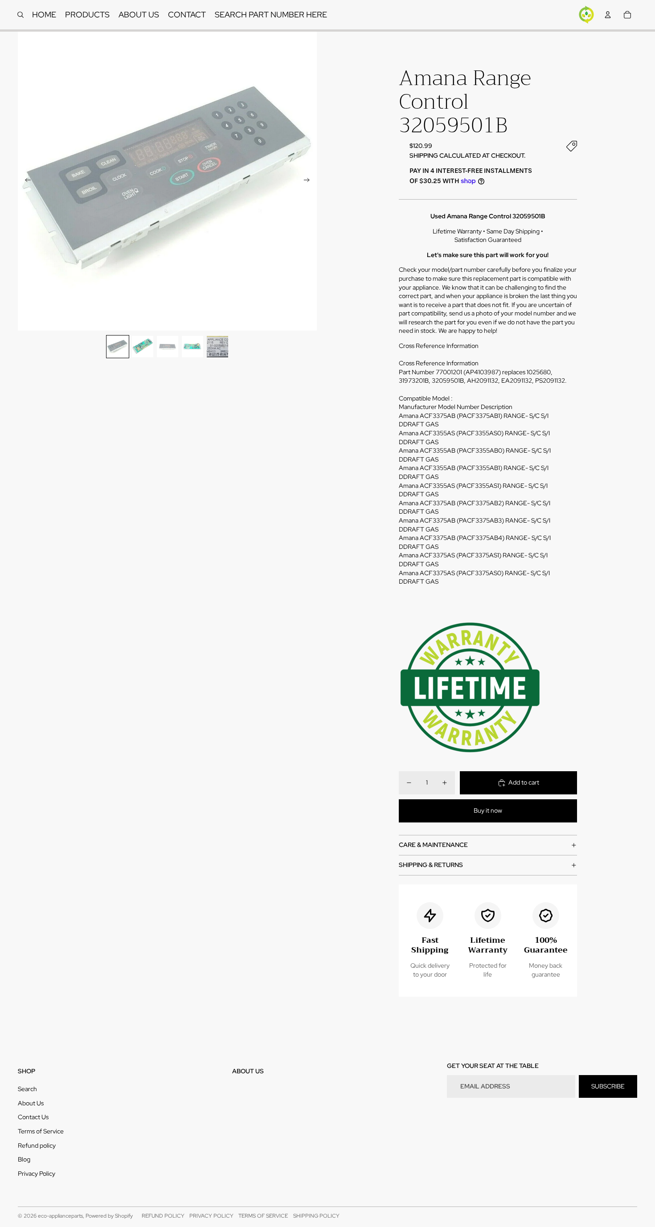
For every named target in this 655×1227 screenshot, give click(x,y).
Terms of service (263, 1215)
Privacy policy (211, 1215)
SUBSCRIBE (608, 1086)
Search (27, 1089)
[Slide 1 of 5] (117, 346)
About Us (31, 1103)
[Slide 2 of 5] (142, 346)
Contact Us (33, 1117)
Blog (24, 1159)
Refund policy (37, 1145)
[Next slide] (309, 181)
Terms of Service (41, 1131)
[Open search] (20, 15)
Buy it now (488, 810)
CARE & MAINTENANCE (433, 845)
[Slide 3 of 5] (167, 346)
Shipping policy (316, 1215)
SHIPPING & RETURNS (431, 865)
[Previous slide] (25, 181)
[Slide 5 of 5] (217, 346)
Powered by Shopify (109, 1215)
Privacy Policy (36, 1174)
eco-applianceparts (60, 1215)
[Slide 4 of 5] (192, 346)
